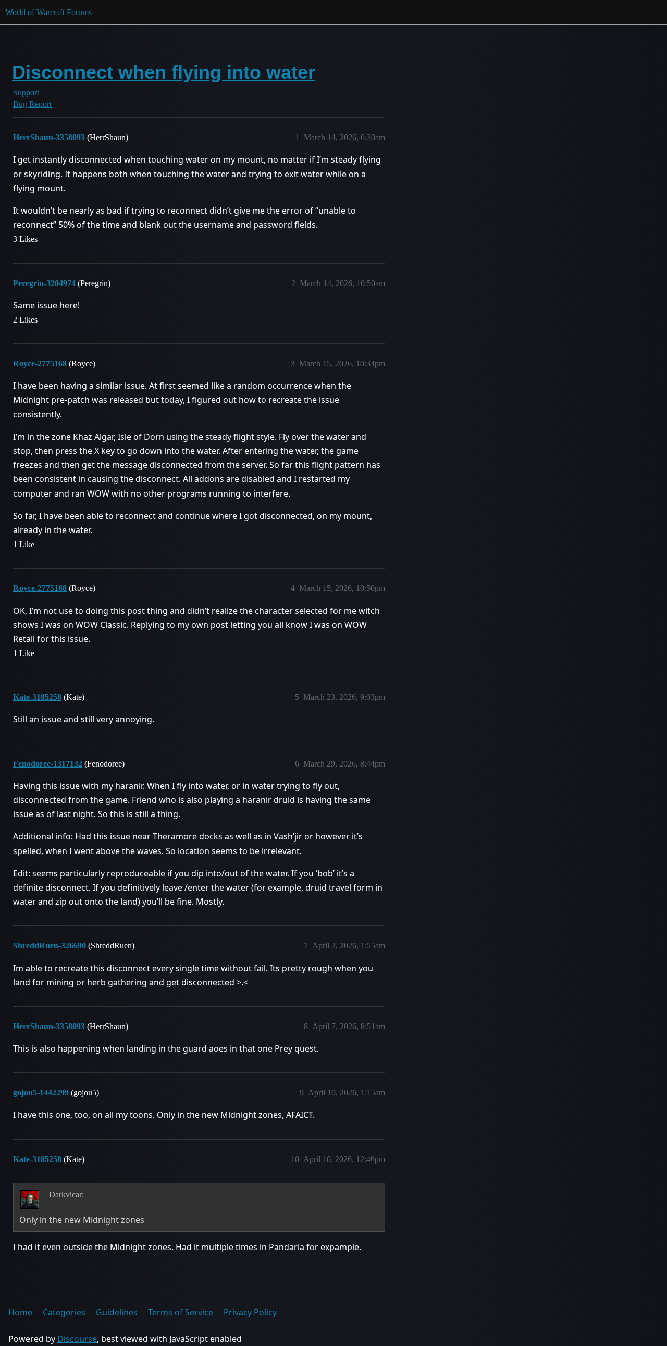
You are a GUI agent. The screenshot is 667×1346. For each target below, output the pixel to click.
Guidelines (117, 1312)
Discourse (77, 1338)
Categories (64, 1312)
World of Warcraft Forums (48, 12)
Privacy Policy (250, 1312)
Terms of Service (180, 1312)
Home (20, 1312)
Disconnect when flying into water (163, 72)
